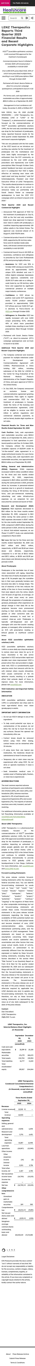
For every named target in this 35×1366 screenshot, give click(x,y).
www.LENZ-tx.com (12, 869)
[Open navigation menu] (3, 18)
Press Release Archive (21, 1354)
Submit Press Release (18, 1358)
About (8, 1354)
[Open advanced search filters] (26, 18)
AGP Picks (5, 3)
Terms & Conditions (17, 1363)
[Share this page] (32, 18)
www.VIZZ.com (15, 685)
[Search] (22, 18)
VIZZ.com (9, 311)
